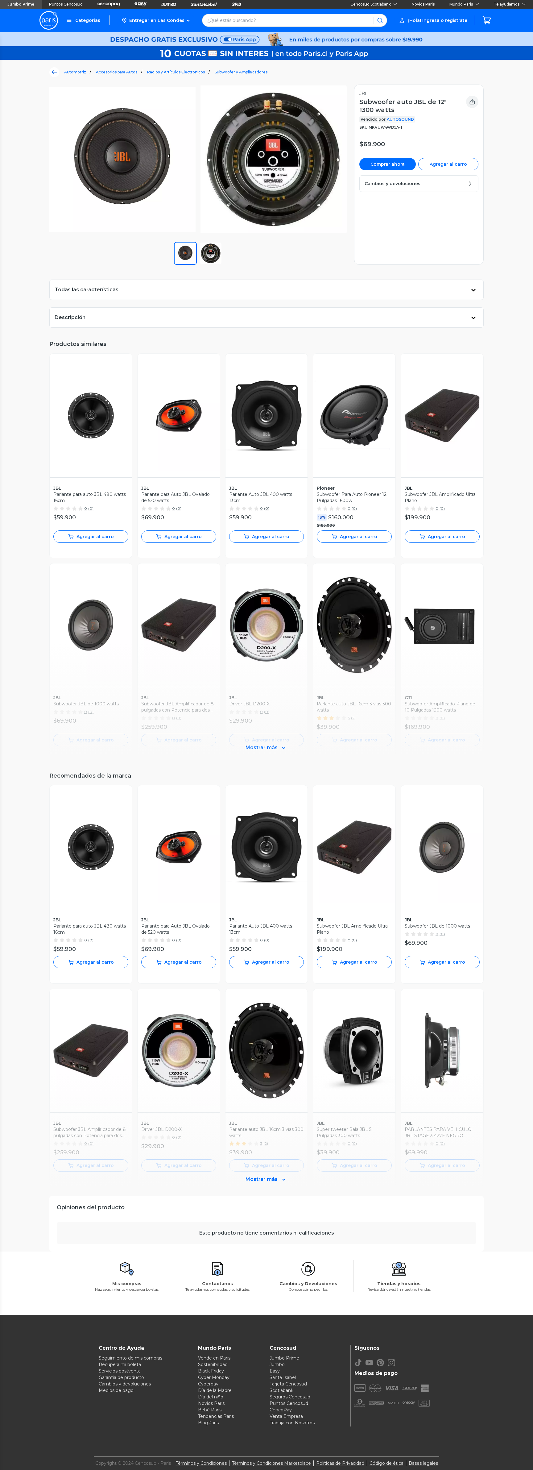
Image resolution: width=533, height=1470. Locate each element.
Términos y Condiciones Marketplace (271, 1463)
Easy (275, 1371)
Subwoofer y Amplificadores (241, 72)
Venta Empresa (286, 1416)
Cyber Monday (213, 1377)
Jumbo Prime (20, 4)
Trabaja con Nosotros (292, 1423)
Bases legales (423, 1463)
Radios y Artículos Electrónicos (176, 72)
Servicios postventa (120, 1371)
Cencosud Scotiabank (370, 4)
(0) (90, 508)
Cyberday (208, 1384)
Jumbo (277, 1364)
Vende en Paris (214, 1358)
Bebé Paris (209, 1410)
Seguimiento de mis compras (130, 1358)
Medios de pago (116, 1390)
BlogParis (208, 1423)
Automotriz (75, 72)
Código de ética (386, 1463)
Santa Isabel (283, 1377)
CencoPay (281, 1410)
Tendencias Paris (216, 1416)
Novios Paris (423, 4)
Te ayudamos (506, 4)
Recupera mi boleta (120, 1364)
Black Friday (211, 1371)
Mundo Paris (461, 4)
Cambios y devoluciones (125, 1384)
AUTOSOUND (400, 119)
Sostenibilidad (213, 1364)
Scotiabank (281, 1390)
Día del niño (210, 1397)
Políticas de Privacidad (340, 1463)
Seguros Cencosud (290, 1397)
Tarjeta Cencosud (288, 1384)
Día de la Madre (215, 1390)
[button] (155, 20)
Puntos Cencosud (66, 4)
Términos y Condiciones (201, 1463)
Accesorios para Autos (116, 72)
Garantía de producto (121, 1377)
